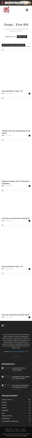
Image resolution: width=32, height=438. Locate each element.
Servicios (17, 429)
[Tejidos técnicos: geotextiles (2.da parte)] (16, 113)
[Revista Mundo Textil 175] (16, 244)
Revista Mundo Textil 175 (12, 266)
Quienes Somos (9, 429)
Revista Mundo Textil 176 (12, 91)
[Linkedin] (18, 356)
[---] (27, 10)
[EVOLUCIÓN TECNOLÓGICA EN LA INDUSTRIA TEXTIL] (6, 387)
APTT (3, 93)
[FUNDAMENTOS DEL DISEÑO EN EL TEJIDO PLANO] (6, 379)
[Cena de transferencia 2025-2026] (16, 292)
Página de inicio (22, 36)
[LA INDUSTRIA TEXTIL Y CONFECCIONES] (6, 370)
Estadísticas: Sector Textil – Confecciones (16, 431)
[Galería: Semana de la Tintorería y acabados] (16, 159)
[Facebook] (13, 356)
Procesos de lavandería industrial (15, 218)
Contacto (23, 429)
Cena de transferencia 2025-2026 (15, 315)
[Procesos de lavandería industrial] (16, 203)
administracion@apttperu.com (19, 351)
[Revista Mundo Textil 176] (16, 69)
